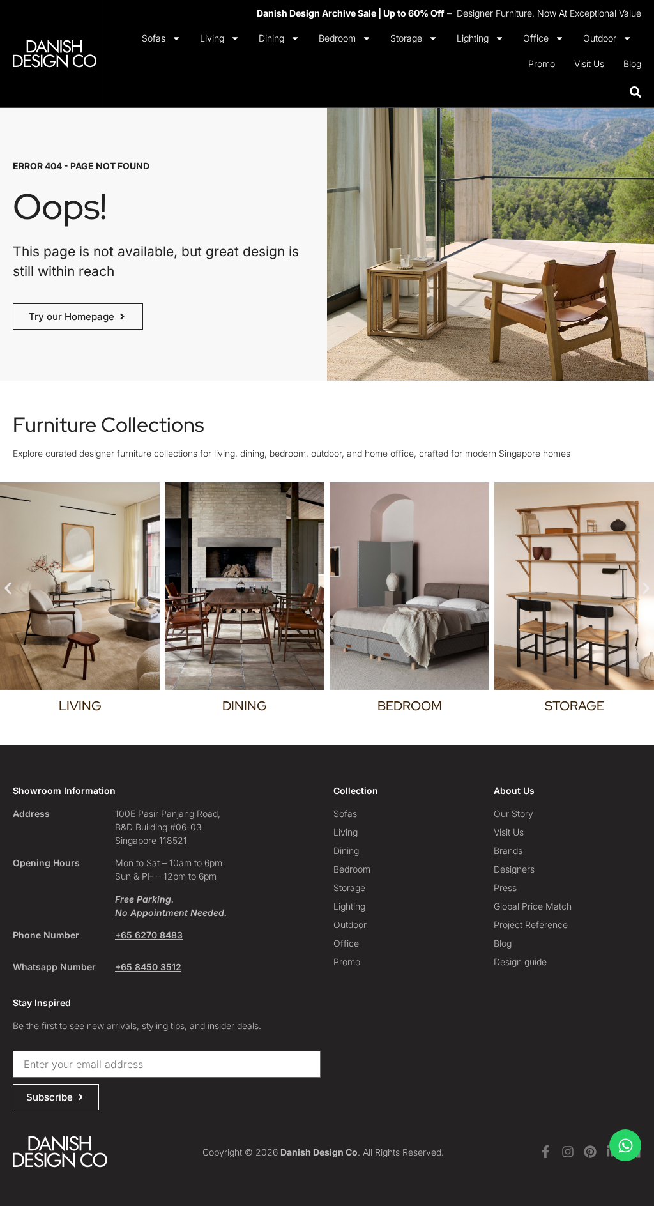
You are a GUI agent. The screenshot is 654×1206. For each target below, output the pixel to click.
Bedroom (337, 38)
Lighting (473, 38)
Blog (632, 63)
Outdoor (599, 38)
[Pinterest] (590, 1151)
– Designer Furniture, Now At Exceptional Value (449, 13)
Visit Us (589, 63)
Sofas (153, 38)
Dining (271, 38)
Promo (541, 63)
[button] (8, 588)
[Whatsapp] (625, 1145)
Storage (406, 38)
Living (212, 38)
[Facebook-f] (545, 1151)
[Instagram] (567, 1151)
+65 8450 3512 (148, 966)
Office (536, 38)
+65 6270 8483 (149, 934)
